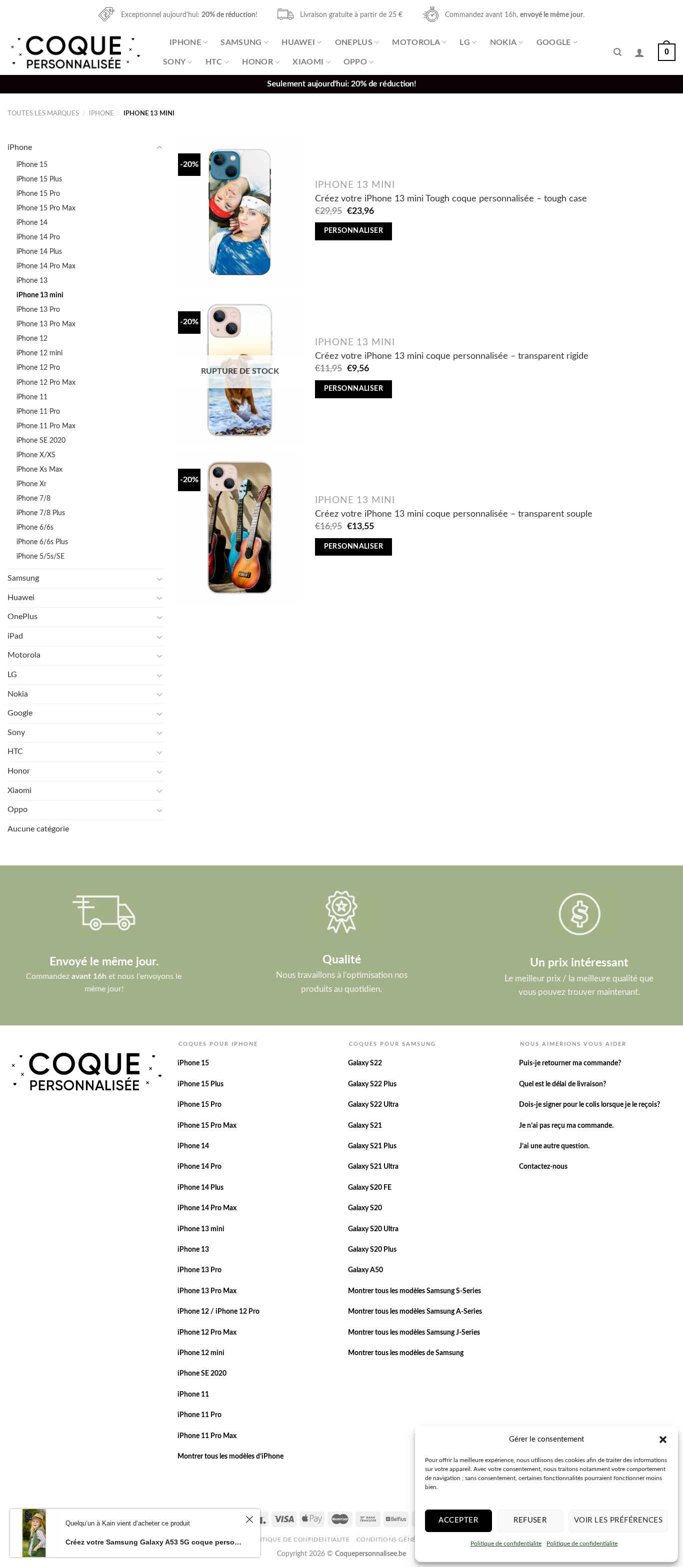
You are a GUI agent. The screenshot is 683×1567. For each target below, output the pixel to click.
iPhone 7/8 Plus (40, 513)
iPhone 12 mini (39, 353)
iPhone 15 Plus (39, 179)
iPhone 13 (32, 280)
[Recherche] (618, 52)
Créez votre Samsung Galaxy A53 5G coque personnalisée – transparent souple (154, 1542)
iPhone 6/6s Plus (42, 542)
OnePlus (353, 42)
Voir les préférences (618, 1520)
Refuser (530, 1520)
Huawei (298, 42)
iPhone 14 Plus (39, 251)
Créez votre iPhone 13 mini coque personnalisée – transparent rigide (451, 356)
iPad (15, 636)
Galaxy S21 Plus (372, 1146)
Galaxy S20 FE (370, 1187)
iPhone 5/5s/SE (40, 556)
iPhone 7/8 (33, 498)
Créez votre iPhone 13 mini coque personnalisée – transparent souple (453, 514)
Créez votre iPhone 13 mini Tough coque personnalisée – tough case (451, 198)
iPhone (185, 42)
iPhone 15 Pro (38, 193)
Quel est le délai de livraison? (562, 1084)
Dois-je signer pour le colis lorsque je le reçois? (589, 1104)
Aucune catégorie (38, 829)
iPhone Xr (31, 484)
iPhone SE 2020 (41, 440)
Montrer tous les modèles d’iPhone (231, 1456)
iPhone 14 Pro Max (46, 266)
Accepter (458, 1520)
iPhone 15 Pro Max (46, 208)
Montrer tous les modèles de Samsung (406, 1353)
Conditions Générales (396, 1540)
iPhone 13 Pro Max (46, 324)
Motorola (416, 42)
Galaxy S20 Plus (372, 1249)
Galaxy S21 (365, 1125)
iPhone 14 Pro (38, 237)
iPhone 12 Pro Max (46, 382)
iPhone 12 (32, 338)
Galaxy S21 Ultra (373, 1166)
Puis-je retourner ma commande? (570, 1063)
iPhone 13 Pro (38, 309)
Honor (257, 62)
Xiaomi (308, 62)
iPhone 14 (32, 222)
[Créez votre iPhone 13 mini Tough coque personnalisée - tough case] (240, 212)
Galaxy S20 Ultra (373, 1229)
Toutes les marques (43, 113)
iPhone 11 (32, 397)
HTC (214, 62)
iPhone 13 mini (40, 295)
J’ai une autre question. (554, 1146)
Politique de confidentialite (506, 1544)
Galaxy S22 (365, 1063)
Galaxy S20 (365, 1208)
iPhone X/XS (36, 455)
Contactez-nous (543, 1166)
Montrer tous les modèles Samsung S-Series (414, 1291)
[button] (663, 1440)
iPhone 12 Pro (38, 367)
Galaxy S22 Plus (372, 1084)
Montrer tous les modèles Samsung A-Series (415, 1311)
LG (465, 42)
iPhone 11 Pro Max (46, 426)
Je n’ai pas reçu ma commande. (566, 1125)
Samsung (241, 42)
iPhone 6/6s (35, 527)
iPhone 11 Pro (38, 411)
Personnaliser (354, 230)
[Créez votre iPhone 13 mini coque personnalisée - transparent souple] (240, 528)
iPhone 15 (32, 164)
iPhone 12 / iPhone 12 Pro (219, 1311)
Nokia (503, 42)
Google (553, 42)
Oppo (355, 62)
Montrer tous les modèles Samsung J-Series (414, 1332)
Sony (174, 62)
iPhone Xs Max (39, 469)
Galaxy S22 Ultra (373, 1104)
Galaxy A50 (365, 1270)
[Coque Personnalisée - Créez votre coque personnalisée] (75, 52)
